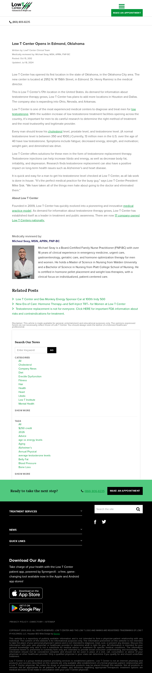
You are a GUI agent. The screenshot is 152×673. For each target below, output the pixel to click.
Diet (21, 372)
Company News (28, 368)
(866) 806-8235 (21, 22)
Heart (22, 392)
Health (22, 388)
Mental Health (26, 404)
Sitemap (50, 622)
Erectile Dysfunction (30, 376)
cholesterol (55, 131)
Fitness (23, 380)
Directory (36, 622)
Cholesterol (25, 365)
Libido (22, 396)
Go (51, 350)
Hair (21, 384)
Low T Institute (27, 400)
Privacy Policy (19, 622)
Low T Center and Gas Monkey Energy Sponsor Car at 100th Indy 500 (60, 299)
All (20, 361)
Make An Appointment (127, 13)
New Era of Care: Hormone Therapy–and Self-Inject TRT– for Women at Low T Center (70, 304)
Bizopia (57, 634)
